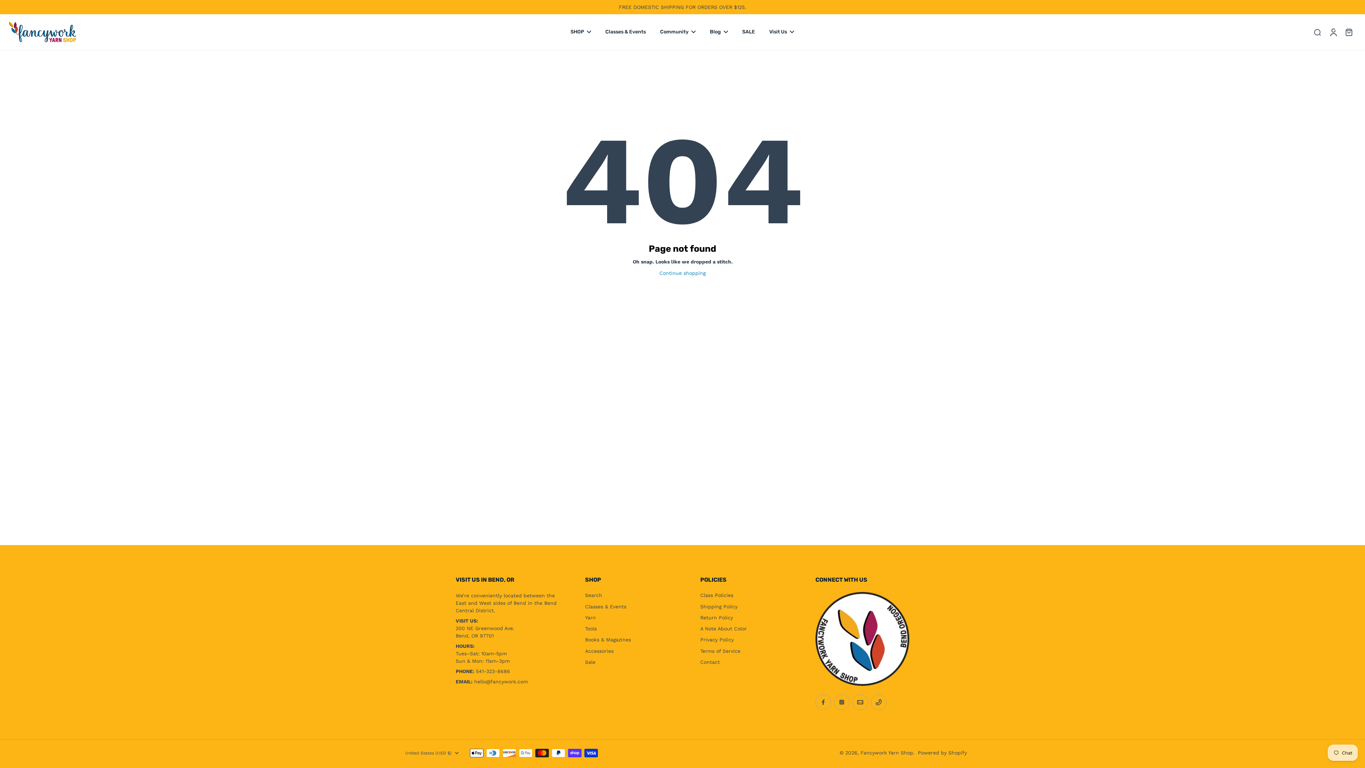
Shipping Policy (719, 606)
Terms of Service (720, 651)
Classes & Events (605, 606)
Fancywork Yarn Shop (887, 753)
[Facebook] (823, 702)
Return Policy (716, 617)
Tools (591, 628)
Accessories (599, 651)
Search (593, 595)
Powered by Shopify (942, 753)
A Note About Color (723, 628)
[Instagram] (842, 702)
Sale (590, 662)
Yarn (590, 617)
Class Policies (716, 595)
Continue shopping (682, 273)
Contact (710, 662)
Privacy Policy (717, 639)
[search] (1317, 32)
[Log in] (1333, 32)
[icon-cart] (1348, 32)
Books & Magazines (608, 639)
